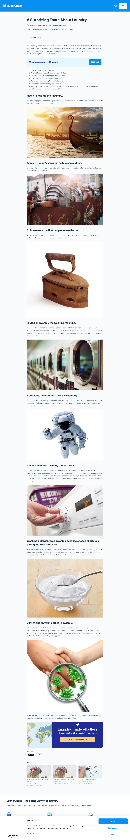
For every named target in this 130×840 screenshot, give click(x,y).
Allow (113, 821)
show (39, 37)
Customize (112, 828)
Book (123, 6)
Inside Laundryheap (60, 25)
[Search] (115, 6)
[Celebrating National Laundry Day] (64, 772)
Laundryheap (32, 718)
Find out (95, 62)
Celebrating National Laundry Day (64, 779)
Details (29, 834)
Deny (113, 834)
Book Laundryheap (78, 740)
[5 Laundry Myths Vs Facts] (90, 772)
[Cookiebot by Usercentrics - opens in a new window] (13, 836)
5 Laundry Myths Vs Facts (87, 779)
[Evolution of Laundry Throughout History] (39, 772)
